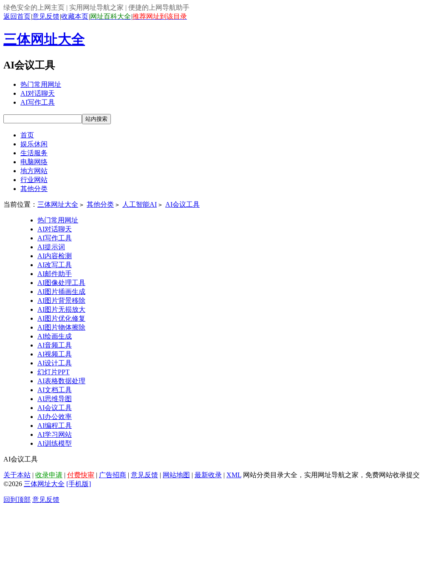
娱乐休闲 (34, 144)
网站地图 (176, 474)
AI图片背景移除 (61, 300)
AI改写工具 (54, 264)
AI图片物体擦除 (61, 327)
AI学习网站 (54, 434)
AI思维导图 (54, 398)
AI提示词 (51, 247)
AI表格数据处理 (61, 380)
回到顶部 (17, 499)
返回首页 (17, 16)
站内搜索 (96, 119)
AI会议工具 (182, 204)
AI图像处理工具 (61, 282)
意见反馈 (45, 16)
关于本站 (17, 474)
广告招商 (112, 474)
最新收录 (208, 474)
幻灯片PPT (53, 372)
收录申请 (48, 474)
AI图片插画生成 (61, 291)
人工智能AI (139, 204)
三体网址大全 (44, 39)
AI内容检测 (54, 255)
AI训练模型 (54, 443)
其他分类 (34, 188)
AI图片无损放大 (61, 309)
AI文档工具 (54, 389)
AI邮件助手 (54, 273)
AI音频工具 (54, 345)
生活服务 (34, 153)
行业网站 (34, 179)
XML (233, 474)
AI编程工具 (54, 425)
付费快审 (80, 474)
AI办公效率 (54, 416)
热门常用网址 (40, 84)
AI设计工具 (54, 363)
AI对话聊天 (37, 93)
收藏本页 (74, 16)
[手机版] (78, 483)
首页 (27, 135)
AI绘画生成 (54, 336)
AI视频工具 (54, 354)
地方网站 (34, 170)
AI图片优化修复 (61, 318)
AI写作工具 (37, 102)
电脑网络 (34, 161)
